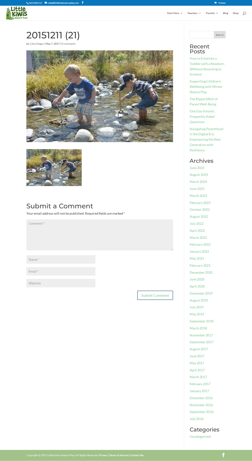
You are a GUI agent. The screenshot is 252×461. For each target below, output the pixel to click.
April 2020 (197, 286)
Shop (236, 13)
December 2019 (201, 293)
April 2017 (197, 370)
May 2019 (197, 314)
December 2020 (201, 272)
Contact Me (137, 455)
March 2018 (198, 328)
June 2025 (197, 168)
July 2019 (196, 307)
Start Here (173, 13)
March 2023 (198, 196)
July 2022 (196, 223)
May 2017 (197, 363)
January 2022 (199, 251)
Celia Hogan (37, 43)
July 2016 (196, 419)
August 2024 (199, 175)
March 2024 (198, 182)
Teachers (192, 13)
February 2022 (200, 244)
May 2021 (197, 258)
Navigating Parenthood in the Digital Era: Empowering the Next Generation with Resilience (206, 139)
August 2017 (199, 349)
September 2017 (201, 342)
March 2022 (198, 237)
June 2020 (197, 279)
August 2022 (199, 216)
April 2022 (197, 230)
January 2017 (199, 391)
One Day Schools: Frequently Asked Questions (202, 116)
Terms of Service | (119, 455)
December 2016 (201, 398)
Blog (225, 13)
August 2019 (199, 300)
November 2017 (201, 335)
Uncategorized (200, 436)
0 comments (68, 43)
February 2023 (200, 203)
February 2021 (200, 265)
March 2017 (198, 377)
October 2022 (200, 209)
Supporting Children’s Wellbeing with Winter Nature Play (206, 86)
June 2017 (197, 356)
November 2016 (201, 405)
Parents (210, 13)
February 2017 (200, 384)
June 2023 (197, 189)
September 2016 (201, 412)
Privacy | (104, 455)
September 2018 (201, 321)
